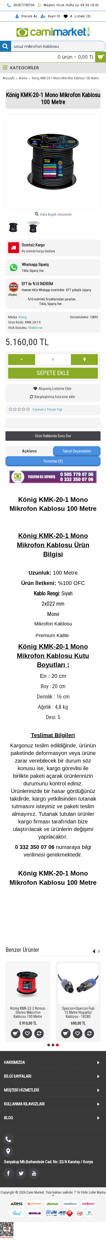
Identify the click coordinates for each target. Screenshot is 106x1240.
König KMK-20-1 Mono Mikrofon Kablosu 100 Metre (61, 902)
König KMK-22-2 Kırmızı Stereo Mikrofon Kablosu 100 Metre (27, 1012)
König (22, 317)
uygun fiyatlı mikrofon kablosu (75, 929)
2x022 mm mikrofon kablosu (29, 929)
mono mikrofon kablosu (30, 909)
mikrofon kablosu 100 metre (71, 909)
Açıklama (29, 451)
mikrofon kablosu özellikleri (30, 922)
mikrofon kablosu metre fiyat (33, 916)
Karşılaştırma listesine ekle (55, 397)
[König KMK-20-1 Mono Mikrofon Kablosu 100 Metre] (53, 161)
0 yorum (38, 409)
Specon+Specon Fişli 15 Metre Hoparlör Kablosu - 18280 (78, 1012)
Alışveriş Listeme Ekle (55, 388)
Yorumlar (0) (53, 461)
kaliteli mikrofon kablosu (75, 916)
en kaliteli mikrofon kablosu (74, 922)
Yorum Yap (54, 409)
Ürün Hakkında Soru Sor (53, 436)
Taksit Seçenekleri (77, 451)
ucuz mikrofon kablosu (53, 936)
